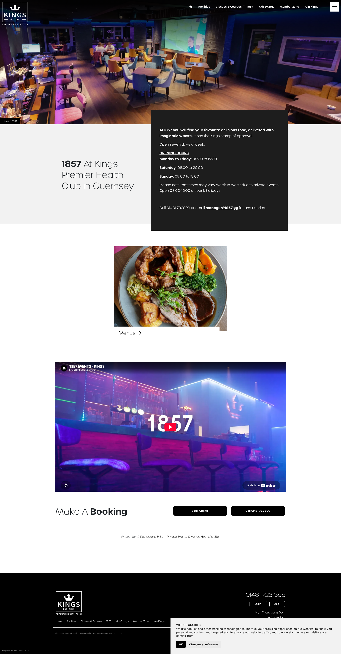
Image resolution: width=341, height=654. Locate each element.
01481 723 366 (266, 594)
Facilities (71, 621)
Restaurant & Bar (152, 536)
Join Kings (158, 621)
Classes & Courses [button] (229, 7)
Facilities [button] (204, 7)
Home (6, 121)
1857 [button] (250, 7)
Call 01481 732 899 (257, 511)
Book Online (200, 511)
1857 (108, 621)
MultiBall (214, 536)
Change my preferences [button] (203, 644)
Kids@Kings (266, 7)
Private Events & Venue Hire (186, 536)
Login (258, 604)
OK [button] (181, 644)
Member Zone (289, 7)
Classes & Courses (91, 621)
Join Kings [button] (311, 7)
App (276, 604)
